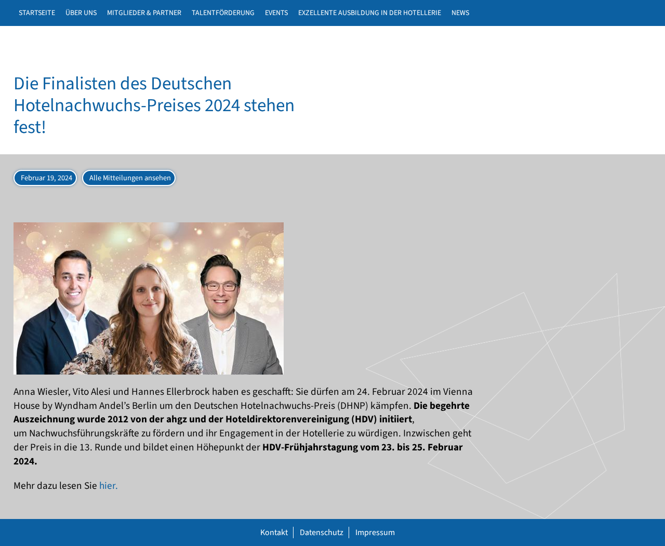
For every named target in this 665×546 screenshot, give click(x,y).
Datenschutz (321, 532)
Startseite (37, 13)
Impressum (375, 532)
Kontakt (274, 532)
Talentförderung (223, 13)
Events (276, 13)
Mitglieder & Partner (144, 13)
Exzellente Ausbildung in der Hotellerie (369, 13)
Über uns (81, 13)
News (460, 13)
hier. (108, 485)
